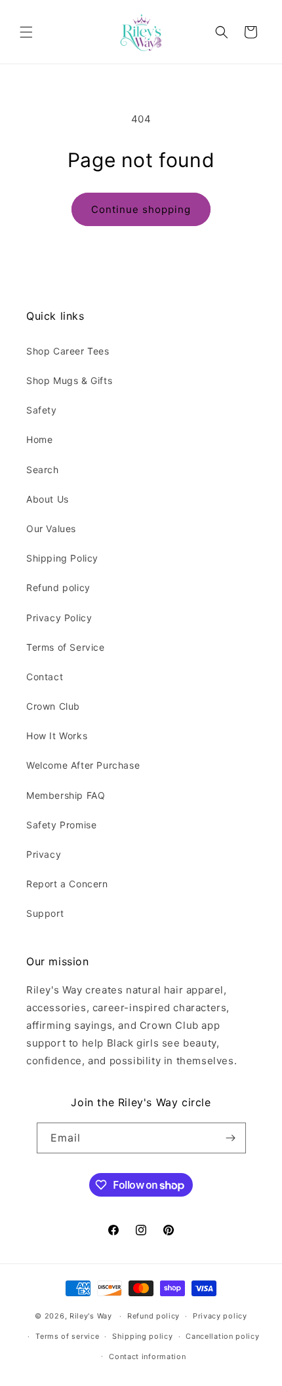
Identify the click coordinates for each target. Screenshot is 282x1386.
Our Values (51, 528)
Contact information (147, 1356)
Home (39, 439)
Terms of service (67, 1336)
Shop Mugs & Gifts (69, 380)
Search (42, 469)
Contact (44, 676)
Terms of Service (65, 647)
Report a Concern (67, 883)
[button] (26, 32)
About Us (47, 499)
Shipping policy (142, 1336)
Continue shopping (141, 209)
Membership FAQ (65, 795)
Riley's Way (91, 1315)
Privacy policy (220, 1315)
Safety (41, 409)
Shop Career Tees (68, 350)
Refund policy (58, 587)
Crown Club (53, 706)
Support (45, 913)
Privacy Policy (59, 617)
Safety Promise (61, 824)
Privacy (43, 854)
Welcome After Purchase (83, 765)
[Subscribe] (230, 1138)
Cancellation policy (222, 1336)
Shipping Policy (62, 558)
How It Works (56, 735)
